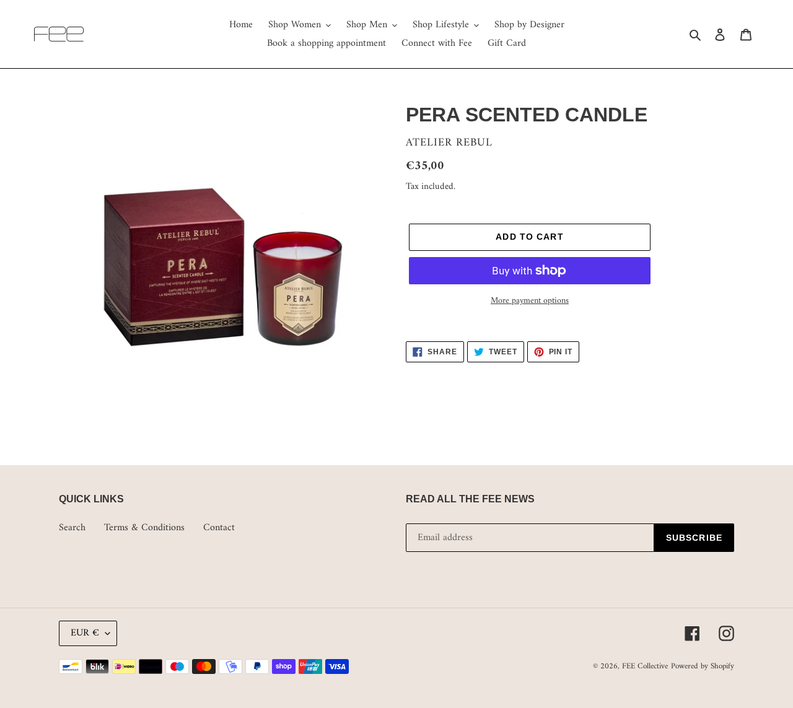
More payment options (530, 300)
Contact (219, 527)
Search (72, 527)
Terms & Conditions (144, 527)
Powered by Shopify (702, 666)
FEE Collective (645, 666)
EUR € (85, 633)
